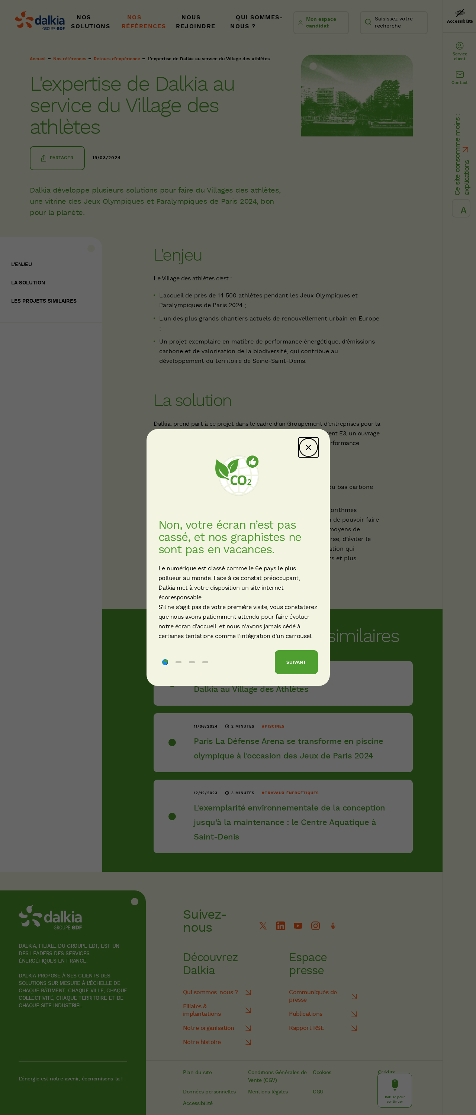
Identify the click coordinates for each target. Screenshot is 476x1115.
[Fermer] (308, 447)
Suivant (296, 662)
